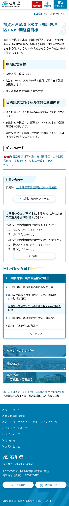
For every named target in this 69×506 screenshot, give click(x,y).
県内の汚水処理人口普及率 (23, 325)
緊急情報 (37, 6)
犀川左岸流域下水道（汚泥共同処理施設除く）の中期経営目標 (34, 296)
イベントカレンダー (20, 350)
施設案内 (13, 364)
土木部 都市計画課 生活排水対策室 (28, 278)
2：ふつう (36, 229)
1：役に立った (17, 229)
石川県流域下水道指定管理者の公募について (33, 317)
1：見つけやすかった (21, 244)
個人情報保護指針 (15, 416)
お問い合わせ (12, 446)
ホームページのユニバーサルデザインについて (31, 422)
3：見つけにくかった (21, 249)
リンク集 (10, 440)
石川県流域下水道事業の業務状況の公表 (30, 287)
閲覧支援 (48, 6)
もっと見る (36, 334)
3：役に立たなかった (21, 234)
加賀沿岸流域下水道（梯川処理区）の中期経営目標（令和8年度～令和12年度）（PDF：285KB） (33, 161)
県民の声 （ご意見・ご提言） (20, 377)
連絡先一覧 (19, 392)
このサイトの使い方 (16, 428)
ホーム (6, 392)
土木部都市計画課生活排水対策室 (36, 187)
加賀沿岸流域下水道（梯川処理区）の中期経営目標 (34, 308)
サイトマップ (12, 434)
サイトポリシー (14, 409)
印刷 (39, 14)
